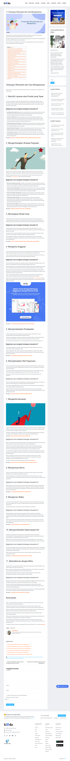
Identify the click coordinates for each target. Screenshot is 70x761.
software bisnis (35, 657)
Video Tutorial (37, 735)
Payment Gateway (48, 749)
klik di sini (32, 718)
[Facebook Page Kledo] (4, 735)
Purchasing (47, 731)
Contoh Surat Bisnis (59, 731)
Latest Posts (12, 628)
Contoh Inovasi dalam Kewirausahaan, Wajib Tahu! (20, 435)
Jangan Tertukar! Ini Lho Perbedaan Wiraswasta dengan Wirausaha (23, 462)
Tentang (36, 727)
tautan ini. (33, 460)
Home (26, 3)
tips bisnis (14, 658)
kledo (23, 657)
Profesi (59, 3)
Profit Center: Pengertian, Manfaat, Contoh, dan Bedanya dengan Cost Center (25, 137)
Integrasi (46, 743)
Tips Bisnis (43, 3)
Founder (64, 3)
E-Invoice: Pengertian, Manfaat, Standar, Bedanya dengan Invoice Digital (24, 241)
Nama (7, 685)
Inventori (46, 739)
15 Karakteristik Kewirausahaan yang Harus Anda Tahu (21, 355)
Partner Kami (37, 741)
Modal (48, 3)
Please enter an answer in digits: (12, 697)
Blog (36, 729)
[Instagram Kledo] (6, 735)
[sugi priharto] (9, 635)
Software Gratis (58, 727)
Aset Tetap (47, 737)
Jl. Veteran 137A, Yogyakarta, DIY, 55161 (12, 732)
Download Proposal (38, 743)
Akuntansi (53, 3)
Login (36, 745)
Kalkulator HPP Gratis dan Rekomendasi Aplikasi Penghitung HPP (57, 95)
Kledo (65, 758)
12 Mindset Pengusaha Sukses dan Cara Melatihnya (20, 208)
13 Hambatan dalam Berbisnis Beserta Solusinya (20, 592)
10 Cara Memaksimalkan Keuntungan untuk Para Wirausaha (22, 323)
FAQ (35, 747)
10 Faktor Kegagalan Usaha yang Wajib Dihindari (20, 524)
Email (7, 690)
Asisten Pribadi (48, 747)
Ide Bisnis (37, 3)
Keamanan (37, 737)
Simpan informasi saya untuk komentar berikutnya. (17, 695)
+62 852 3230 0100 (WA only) (10, 728)
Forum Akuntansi (59, 733)
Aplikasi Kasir (47, 745)
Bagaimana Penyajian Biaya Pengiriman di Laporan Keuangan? (57, 140)
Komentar (8, 670)
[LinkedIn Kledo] (15, 735)
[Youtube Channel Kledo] (12, 735)
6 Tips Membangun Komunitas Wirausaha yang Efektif (21, 555)
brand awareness (15, 176)
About (8, 628)
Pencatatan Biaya (48, 733)
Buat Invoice (58, 729)
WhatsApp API (58, 735)
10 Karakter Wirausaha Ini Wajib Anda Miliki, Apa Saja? (21, 393)
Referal (46, 741)
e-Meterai (47, 751)
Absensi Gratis (58, 737)
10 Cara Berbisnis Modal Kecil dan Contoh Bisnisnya (20, 491)
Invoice (46, 729)
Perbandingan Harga (49, 727)
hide (12, 47)
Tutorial (36, 733)
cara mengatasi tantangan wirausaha (14, 657)
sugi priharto (15, 630)
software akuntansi (37, 278)
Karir (36, 731)
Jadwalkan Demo (38, 739)
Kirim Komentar (10, 704)
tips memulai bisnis (19, 658)
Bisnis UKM (31, 3)
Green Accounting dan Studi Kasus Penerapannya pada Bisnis (57, 134)
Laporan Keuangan (48, 735)
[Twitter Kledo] (9, 735)
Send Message (62, 715)
